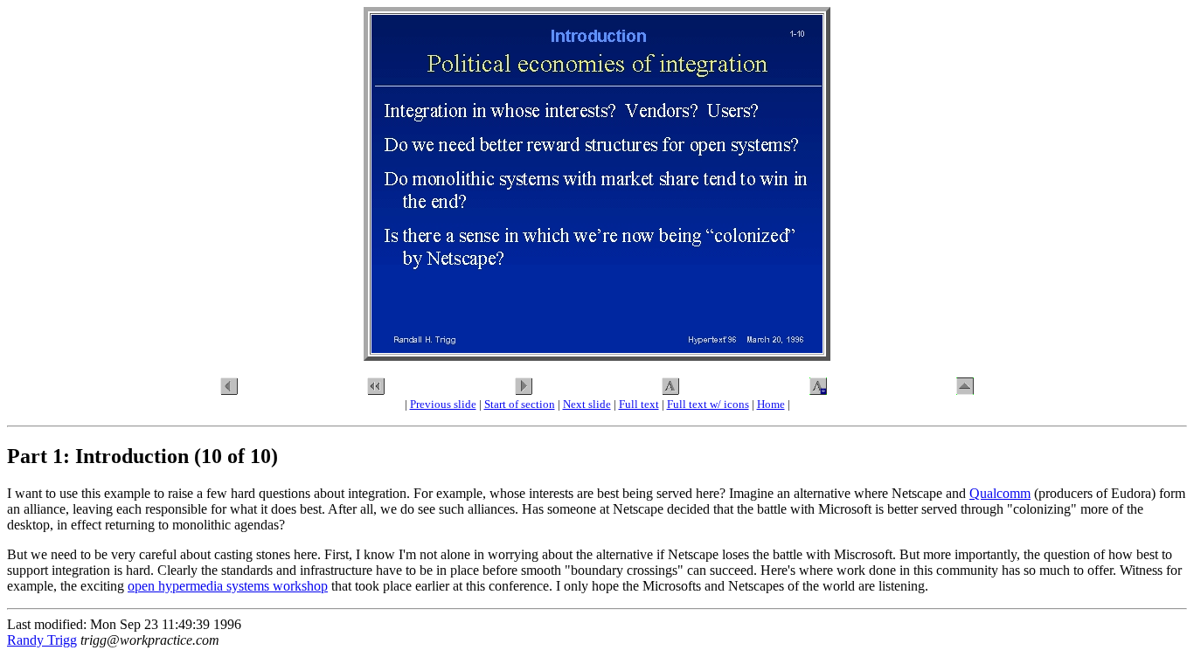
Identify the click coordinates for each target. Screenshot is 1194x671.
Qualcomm (1000, 493)
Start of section (519, 404)
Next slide (587, 404)
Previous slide (443, 404)
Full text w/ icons (708, 404)
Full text (639, 404)
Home (771, 404)
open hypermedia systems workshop (228, 585)
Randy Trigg (42, 640)
